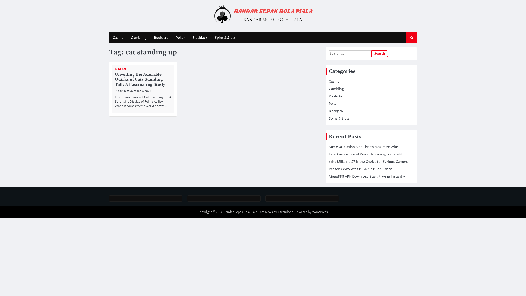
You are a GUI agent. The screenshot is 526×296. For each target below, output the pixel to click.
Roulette (161, 38)
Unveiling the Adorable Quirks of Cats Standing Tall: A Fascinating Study (140, 79)
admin (122, 91)
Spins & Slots (225, 38)
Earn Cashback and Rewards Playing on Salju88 (366, 154)
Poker (180, 38)
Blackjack (199, 38)
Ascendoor (285, 212)
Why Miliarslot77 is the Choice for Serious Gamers (368, 162)
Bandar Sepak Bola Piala (240, 212)
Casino (118, 38)
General (121, 69)
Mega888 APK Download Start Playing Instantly (367, 176)
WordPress (320, 212)
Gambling (138, 38)
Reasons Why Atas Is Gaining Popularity (360, 169)
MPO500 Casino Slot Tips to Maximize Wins (364, 147)
